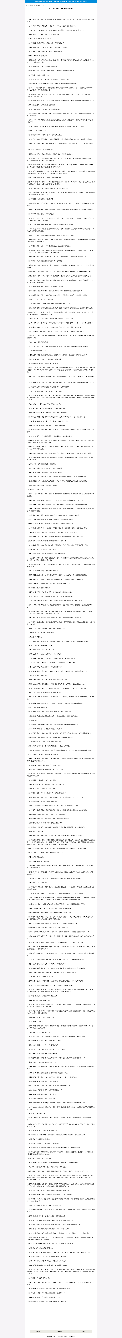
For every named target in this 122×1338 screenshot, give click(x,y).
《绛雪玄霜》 (37, 5)
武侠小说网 (29, 5)
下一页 (83, 1331)
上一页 (38, 1331)
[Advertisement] (61, 14)
